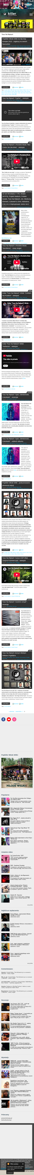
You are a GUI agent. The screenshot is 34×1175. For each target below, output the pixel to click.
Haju (25, 91)
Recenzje (15, 398)
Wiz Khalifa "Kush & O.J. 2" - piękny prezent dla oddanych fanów (20, 1024)
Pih (12, 243)
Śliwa (16, 91)
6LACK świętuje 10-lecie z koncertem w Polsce (21, 924)
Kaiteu (13, 91)
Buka (3, 94)
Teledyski (17, 100)
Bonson (24, 552)
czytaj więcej (10, 1172)
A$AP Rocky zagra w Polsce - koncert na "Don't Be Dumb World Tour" (20, 934)
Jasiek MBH (14, 94)
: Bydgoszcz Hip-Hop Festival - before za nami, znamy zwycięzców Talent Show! (16, 987)
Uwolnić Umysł (14, 647)
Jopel (5, 94)
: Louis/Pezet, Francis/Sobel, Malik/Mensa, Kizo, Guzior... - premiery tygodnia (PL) (17, 982)
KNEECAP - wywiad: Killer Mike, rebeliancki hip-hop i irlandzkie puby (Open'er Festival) (20, 1062)
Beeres (9, 92)
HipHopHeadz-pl (20, 207)
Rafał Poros (19, 563)
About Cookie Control (8, 1163)
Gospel (27, 92)
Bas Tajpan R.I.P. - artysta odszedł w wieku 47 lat (20, 818)
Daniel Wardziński (20, 101)
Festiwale (9, 45)
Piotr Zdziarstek (20, 150)
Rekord (19, 91)
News (18, 45)
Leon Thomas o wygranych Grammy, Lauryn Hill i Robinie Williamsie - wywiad (20, 1091)
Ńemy (3, 92)
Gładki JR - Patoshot (16, 895)
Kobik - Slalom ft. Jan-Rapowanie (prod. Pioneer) (19, 876)
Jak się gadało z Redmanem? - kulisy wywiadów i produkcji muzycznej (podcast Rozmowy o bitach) (20, 1101)
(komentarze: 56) (27, 659)
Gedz (27, 89)
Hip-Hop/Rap (14, 45)
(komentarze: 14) (27, 488)
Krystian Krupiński (20, 444)
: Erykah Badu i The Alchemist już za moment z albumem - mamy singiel (16, 973)
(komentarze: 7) (28, 101)
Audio (8, 250)
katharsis (13, 388)
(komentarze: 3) (27, 298)
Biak (22, 92)
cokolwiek (21, 434)
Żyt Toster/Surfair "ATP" (17, 855)
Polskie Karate (17, 243)
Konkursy (28, 45)
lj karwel (28, 91)
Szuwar (5, 92)
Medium (21, 89)
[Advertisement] (15, 738)
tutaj (15, 470)
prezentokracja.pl (6, 1118)
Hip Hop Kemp (23, 45)
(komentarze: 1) (27, 150)
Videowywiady (23, 657)
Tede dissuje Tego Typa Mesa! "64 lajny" (19, 828)
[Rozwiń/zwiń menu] (31, 14)
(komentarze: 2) (28, 444)
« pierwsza (11, 711)
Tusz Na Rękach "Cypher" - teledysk (15, 98)
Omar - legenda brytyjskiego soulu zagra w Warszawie (20, 954)
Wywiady (17, 657)
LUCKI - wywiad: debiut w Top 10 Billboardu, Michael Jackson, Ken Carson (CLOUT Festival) (19, 1072)
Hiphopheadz (8, 243)
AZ (4, 243)
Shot (3, 91)
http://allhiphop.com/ (7, 238)
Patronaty (25, 149)
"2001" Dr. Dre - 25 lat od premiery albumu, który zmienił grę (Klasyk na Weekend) (20, 1044)
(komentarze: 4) (27, 400)
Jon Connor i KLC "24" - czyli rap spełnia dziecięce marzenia (19, 1004)
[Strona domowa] (9, 14)
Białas (24, 89)
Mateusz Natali (20, 298)
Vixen (30, 89)
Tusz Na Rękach (7, 91)
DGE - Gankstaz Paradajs (17, 865)
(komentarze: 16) (27, 607)
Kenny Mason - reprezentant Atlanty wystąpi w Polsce (20, 914)
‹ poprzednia (18, 711)
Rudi (24, 92)
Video (21, 100)
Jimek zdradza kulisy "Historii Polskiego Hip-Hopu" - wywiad (18, 886)
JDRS (12, 139)
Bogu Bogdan (14, 92)
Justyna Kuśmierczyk (15, 596)
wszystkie (30, 905)
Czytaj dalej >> (5, 87)
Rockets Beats (14, 188)
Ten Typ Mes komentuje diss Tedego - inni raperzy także (21, 799)
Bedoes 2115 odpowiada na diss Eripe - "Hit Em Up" (21, 838)
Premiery (20, 443)
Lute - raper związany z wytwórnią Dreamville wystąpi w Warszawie (19, 944)
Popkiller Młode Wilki (8, 89)
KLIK (24, 378)
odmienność (16, 434)
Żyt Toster (9, 94)
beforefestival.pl (6, 1120)
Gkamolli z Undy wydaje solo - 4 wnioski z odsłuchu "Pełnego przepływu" (19, 1034)
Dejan (19, 92)
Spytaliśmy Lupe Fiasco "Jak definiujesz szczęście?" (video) (19, 1081)
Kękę (30, 92)
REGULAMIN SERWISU (6, 1168)
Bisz (2, 553)
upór (12, 434)
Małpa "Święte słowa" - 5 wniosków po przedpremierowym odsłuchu (21, 1014)
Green (22, 91)
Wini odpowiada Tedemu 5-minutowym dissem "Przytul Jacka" (21, 808)
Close (23, 1163)
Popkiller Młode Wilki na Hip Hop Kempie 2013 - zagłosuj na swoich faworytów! (14, 41)
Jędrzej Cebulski (20, 400)
